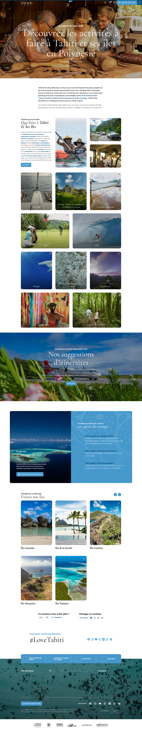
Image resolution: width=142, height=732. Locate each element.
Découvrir (26, 164)
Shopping (45, 324)
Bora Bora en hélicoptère (40, 143)
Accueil (67, 72)
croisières (41, 149)
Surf (97, 245)
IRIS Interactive (33, 709)
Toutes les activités (97, 324)
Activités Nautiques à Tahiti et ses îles (71, 285)
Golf (45, 245)
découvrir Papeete (27, 138)
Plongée (36, 286)
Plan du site (40, 709)
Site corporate (104, 711)
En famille (36, 207)
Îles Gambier (53, 98)
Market (115, 711)
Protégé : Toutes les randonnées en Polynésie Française (71, 205)
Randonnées (105, 286)
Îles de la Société (85, 96)
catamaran (28, 151)
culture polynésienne (43, 145)
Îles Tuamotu (62, 603)
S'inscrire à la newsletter (31, 703)
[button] (71, 1)
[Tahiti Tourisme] (26, 4)
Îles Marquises (66, 98)
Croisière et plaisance (105, 207)
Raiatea (23, 143)
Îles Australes (82, 98)
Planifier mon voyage (128, 2)
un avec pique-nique (32, 156)
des (45, 151)
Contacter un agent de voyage (31, 474)
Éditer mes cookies (72, 709)
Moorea (43, 141)
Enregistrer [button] (71, 65)
